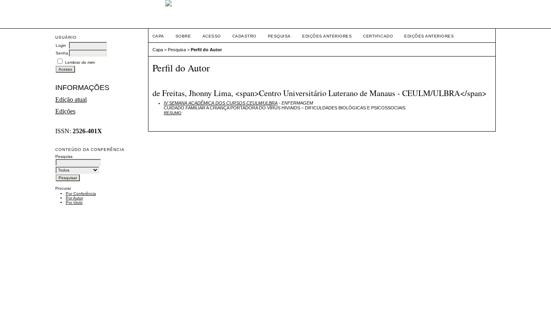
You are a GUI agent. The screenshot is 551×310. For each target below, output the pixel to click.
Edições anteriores (327, 36)
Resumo (173, 113)
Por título (74, 202)
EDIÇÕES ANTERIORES (429, 36)
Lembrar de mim (80, 62)
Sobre (183, 36)
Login (61, 45)
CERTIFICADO (378, 36)
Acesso (211, 36)
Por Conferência (81, 193)
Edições (65, 111)
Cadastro (244, 36)
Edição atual (71, 99)
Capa (158, 36)
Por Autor (74, 198)
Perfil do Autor (206, 49)
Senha (62, 53)
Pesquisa (279, 36)
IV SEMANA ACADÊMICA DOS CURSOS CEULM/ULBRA (221, 103)
